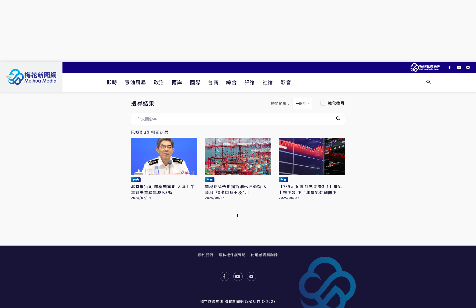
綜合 (231, 82)
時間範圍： (281, 103)
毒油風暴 (135, 82)
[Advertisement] (238, 31)
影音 (286, 82)
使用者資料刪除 (264, 254)
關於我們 (205, 254)
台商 (213, 82)
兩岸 (177, 82)
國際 (195, 82)
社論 (268, 82)
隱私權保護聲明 (232, 254)
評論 (249, 82)
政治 (159, 82)
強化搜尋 (336, 103)
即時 (112, 82)
